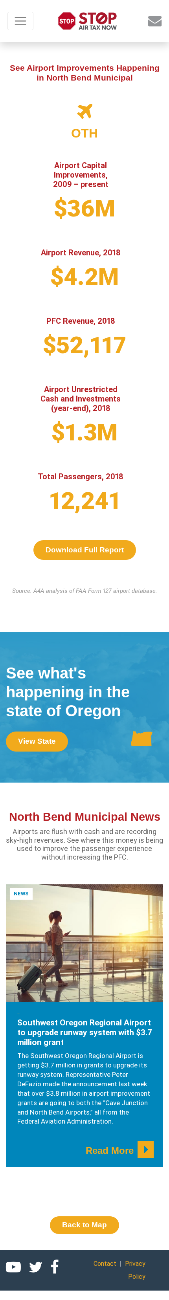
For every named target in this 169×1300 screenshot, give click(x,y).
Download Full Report (85, 550)
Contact (105, 1263)
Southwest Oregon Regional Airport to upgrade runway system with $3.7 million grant (84, 1032)
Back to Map (84, 1225)
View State (37, 741)
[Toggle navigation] (20, 21)
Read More (110, 1150)
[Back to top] (153, 1284)
